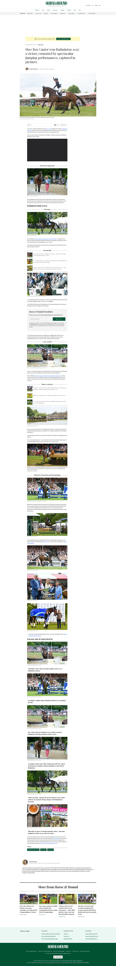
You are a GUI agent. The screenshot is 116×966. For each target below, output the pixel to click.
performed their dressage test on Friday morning (45, 238)
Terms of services (45, 323)
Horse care (55, 10)
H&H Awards (30, 13)
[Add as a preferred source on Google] (58, 957)
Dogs (75, 10)
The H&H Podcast (81, 13)
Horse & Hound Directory (92, 936)
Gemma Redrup (34, 69)
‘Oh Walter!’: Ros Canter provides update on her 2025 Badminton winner (45, 670)
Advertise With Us (68, 938)
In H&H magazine (91, 13)
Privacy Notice (34, 324)
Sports (48, 10)
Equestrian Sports (30, 44)
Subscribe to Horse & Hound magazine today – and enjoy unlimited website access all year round (46, 832)
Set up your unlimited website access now (48, 843)
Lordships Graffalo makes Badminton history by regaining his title (47, 701)
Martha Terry (43, 914)
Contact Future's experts (45, 951)
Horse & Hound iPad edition (49, 936)
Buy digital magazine (58, 951)
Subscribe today (56, 838)
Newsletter (62, 13)
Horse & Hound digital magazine (50, 938)
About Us (66, 933)
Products (69, 10)
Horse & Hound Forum (91, 938)
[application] (47, 150)
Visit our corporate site (77, 960)
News (43, 10)
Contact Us (66, 936)
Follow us (57, 124)
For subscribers (71, 13)
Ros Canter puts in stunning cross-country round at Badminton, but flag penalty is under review (45, 733)
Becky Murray (24, 914)
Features (52, 69)
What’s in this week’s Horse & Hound (51, 933)
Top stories (50, 849)
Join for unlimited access (63, 38)
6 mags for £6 (38, 13)
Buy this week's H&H (31, 951)
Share (30, 124)
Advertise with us (85, 951)
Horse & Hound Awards (91, 933)
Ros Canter (48, 128)
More (80, 10)
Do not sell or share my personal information (58, 953)
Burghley (46, 13)
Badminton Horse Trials (33, 849)
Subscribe (37, 10)
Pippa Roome (62, 916)
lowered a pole (45, 541)
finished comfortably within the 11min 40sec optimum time (47, 375)
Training (62, 10)
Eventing (40, 44)
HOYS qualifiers (54, 13)
